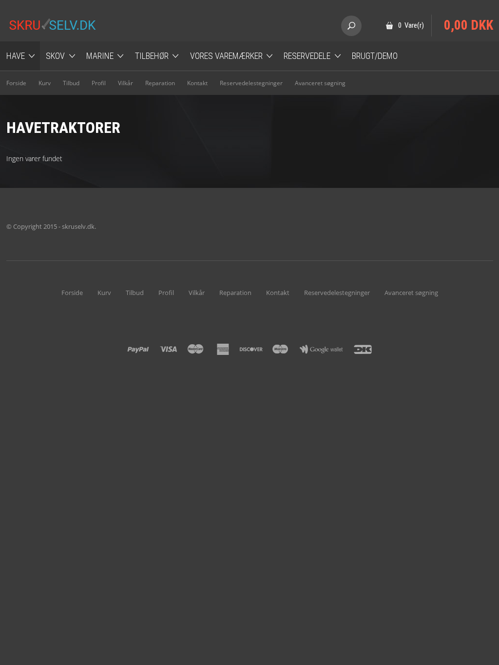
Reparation (160, 83)
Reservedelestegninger (251, 83)
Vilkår (125, 83)
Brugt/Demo (375, 56)
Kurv (44, 83)
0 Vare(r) (411, 25)
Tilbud (71, 83)
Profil (99, 83)
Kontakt (197, 83)
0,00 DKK (468, 25)
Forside (16, 83)
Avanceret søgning (320, 83)
